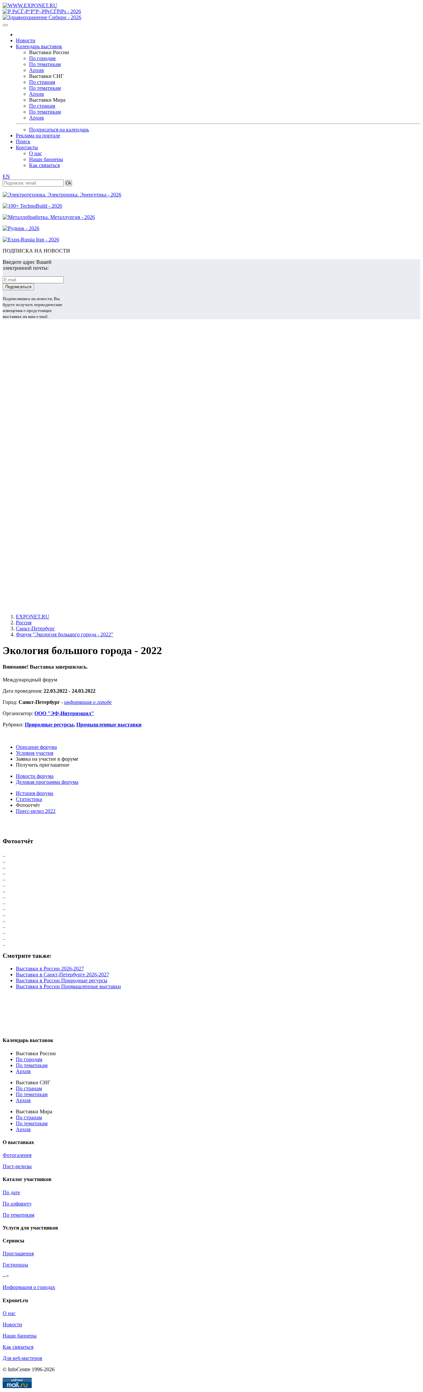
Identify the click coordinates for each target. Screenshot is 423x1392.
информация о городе (88, 702)
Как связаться (44, 165)
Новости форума (35, 776)
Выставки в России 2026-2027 (50, 968)
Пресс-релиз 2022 (36, 811)
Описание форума (36, 747)
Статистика (29, 799)
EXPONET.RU (32, 616)
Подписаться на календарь (59, 129)
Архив (36, 70)
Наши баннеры (46, 159)
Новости (25, 40)
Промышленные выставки (108, 724)
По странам (42, 82)
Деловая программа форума (47, 782)
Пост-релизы (17, 1166)
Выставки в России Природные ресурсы (61, 980)
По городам (42, 58)
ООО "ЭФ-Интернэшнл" (64, 713)
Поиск (23, 141)
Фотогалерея (17, 1155)
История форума (34, 793)
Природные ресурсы (49, 724)
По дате (11, 1192)
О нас (35, 153)
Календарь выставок (39, 46)
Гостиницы (15, 1265)
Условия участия (34, 753)
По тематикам (45, 64)
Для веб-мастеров (22, 1358)
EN (6, 176)
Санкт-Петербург (35, 628)
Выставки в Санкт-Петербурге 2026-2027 (62, 974)
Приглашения (18, 1253)
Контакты (27, 147)
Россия (23, 622)
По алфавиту (17, 1203)
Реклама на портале (38, 135)
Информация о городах (29, 1287)
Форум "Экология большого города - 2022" (64, 634)
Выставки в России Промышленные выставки (68, 986)
